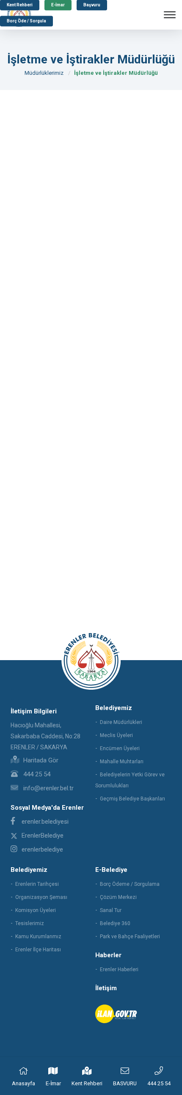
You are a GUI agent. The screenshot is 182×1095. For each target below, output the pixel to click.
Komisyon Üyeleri (35, 910)
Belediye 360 (115, 923)
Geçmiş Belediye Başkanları (132, 799)
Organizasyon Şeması (41, 897)
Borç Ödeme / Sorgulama (130, 884)
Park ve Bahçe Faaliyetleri (130, 936)
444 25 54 (36, 774)
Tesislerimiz (29, 923)
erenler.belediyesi (45, 821)
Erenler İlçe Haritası (38, 950)
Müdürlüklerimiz (44, 73)
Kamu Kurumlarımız (38, 936)
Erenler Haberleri (119, 969)
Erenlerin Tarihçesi (37, 884)
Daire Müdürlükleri (121, 722)
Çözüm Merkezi (118, 897)
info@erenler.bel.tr (48, 788)
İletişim (106, 988)
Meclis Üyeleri (116, 735)
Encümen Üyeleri (120, 748)
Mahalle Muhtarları (121, 762)
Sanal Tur (110, 910)
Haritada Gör (40, 760)
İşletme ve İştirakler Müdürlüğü (116, 73)
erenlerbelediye (42, 849)
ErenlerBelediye (42, 835)
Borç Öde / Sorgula (26, 21)
